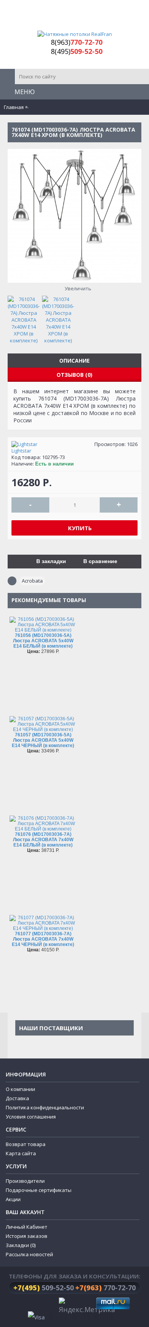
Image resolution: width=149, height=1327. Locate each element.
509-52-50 (43, 1287)
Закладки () (21, 1245)
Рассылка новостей (29, 1254)
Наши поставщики (51, 1028)
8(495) (76, 51)
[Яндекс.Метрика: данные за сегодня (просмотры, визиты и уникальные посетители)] (87, 1306)
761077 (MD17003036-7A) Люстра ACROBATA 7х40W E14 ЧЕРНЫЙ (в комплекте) (43, 939)
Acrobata (32, 580)
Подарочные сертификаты (38, 1190)
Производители (25, 1180)
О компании (20, 1089)
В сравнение (100, 561)
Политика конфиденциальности (45, 1107)
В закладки (51, 561)
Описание (74, 360)
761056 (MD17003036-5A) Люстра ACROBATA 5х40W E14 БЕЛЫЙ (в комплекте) (43, 641)
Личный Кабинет (26, 1226)
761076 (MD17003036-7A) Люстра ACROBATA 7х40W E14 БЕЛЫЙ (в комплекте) (43, 840)
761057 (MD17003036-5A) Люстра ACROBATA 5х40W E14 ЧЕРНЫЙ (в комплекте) (43, 740)
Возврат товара (25, 1144)
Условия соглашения (31, 1116)
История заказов (26, 1236)
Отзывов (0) (74, 374)
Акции (13, 1199)
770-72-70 (105, 1287)
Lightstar (21, 451)
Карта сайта (21, 1153)
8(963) (76, 42)
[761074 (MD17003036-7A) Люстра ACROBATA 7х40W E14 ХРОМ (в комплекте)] (26, 318)
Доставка (17, 1098)
